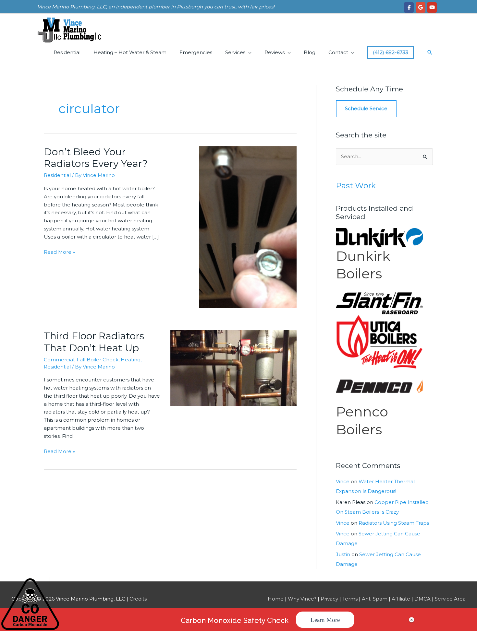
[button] (430, 52)
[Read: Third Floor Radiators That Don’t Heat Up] (233, 368)
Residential (67, 52)
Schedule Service (366, 108)
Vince (342, 481)
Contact (338, 52)
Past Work (356, 185)
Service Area (450, 599)
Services (235, 52)
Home (276, 599)
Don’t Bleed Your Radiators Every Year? (96, 158)
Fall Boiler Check (97, 359)
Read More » (59, 252)
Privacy (329, 599)
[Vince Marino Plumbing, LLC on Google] (420, 7)
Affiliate (401, 599)
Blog (309, 52)
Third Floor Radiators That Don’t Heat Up (94, 342)
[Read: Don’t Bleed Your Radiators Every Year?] (248, 227)
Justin (343, 554)
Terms (350, 599)
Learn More (325, 619)
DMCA (422, 599)
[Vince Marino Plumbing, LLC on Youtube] (432, 7)
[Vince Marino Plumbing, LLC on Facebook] (409, 7)
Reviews (274, 52)
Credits (138, 599)
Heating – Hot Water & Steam (129, 52)
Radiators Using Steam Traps (394, 523)
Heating (131, 359)
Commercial (59, 359)
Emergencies (195, 52)
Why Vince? (302, 599)
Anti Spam (374, 599)
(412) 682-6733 (390, 52)
